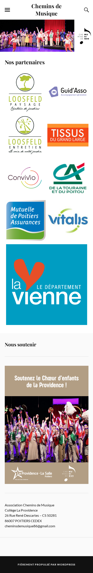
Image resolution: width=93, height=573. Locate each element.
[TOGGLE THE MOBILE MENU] (7, 10)
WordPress (66, 564)
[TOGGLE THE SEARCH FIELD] (85, 10)
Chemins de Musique (46, 9)
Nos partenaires (25, 62)
